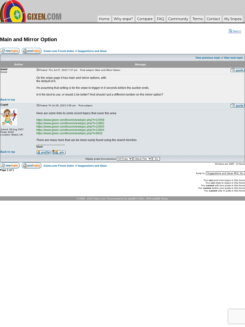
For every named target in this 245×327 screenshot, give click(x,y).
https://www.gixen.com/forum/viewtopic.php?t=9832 (69, 133)
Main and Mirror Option (28, 39)
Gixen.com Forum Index (59, 51)
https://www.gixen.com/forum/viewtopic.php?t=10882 (70, 123)
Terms (197, 19)
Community (178, 19)
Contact (213, 19)
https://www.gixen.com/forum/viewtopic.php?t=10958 (70, 120)
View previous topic (207, 57)
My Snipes (232, 19)
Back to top (7, 99)
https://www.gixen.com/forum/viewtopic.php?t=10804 (70, 130)
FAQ (160, 19)
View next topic (233, 57)
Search (237, 31)
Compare (145, 19)
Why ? (123, 19)
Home (104, 19)
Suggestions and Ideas (92, 51)
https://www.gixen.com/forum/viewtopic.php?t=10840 (70, 126)
